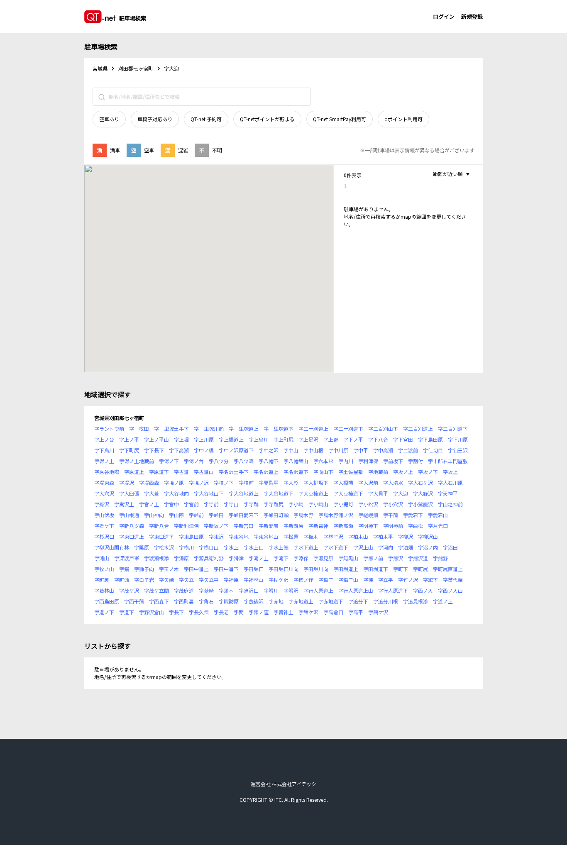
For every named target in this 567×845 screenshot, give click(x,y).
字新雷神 (318, 525)
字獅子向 (144, 568)
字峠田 (216, 514)
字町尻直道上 (448, 568)
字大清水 (393, 482)
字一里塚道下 (278, 428)
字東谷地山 (266, 536)
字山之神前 (450, 504)
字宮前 (191, 504)
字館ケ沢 (308, 611)
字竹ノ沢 (408, 579)
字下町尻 (129, 450)
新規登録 (472, 16)
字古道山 (204, 471)
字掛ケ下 (104, 525)
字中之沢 (269, 450)
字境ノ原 (174, 482)
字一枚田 (139, 428)
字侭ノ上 (104, 460)
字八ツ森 (244, 460)
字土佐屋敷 (350, 471)
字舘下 (430, 579)
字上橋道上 (231, 439)
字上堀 (181, 439)
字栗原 (141, 547)
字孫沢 (101, 504)
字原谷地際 (106, 471)
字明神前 (393, 525)
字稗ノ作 (303, 579)
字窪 (368, 579)
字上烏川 (259, 439)
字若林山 (104, 590)
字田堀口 (254, 568)
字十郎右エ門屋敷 (448, 460)
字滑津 (236, 558)
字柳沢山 (428, 536)
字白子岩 (144, 579)
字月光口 (438, 525)
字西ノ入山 (450, 590)
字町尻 (420, 568)
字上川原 (204, 439)
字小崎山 (318, 504)
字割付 (415, 460)
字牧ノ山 (104, 568)
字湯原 (181, 558)
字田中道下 (226, 568)
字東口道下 (161, 536)
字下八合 (378, 439)
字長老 (221, 611)
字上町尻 (283, 439)
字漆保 (300, 558)
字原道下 (159, 471)
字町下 (400, 568)
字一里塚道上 (244, 428)
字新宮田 (244, 525)
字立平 (385, 579)
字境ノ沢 (199, 482)
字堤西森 (149, 482)
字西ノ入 (423, 590)
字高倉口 (333, 611)
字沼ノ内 (428, 547)
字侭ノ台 (194, 460)
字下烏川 (104, 450)
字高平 (355, 611)
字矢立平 (209, 579)
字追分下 (358, 601)
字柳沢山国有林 (111, 547)
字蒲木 (226, 590)
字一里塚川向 (209, 428)
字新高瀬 (343, 525)
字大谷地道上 (244, 493)
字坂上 (450, 471)
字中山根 (313, 450)
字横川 (186, 547)
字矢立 (186, 579)
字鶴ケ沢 (378, 611)
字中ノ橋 (204, 450)
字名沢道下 (296, 471)
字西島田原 (106, 601)
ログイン (444, 16)
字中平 (360, 450)
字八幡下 (269, 460)
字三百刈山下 (383, 428)
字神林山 (254, 579)
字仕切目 (433, 450)
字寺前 (211, 504)
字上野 (330, 439)
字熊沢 (395, 558)
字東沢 (216, 536)
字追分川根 (385, 601)
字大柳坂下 (315, 482)
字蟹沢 (291, 590)
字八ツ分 (219, 460)
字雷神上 (283, 611)
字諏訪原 (229, 601)
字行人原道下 (393, 590)
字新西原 (293, 525)
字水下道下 (335, 547)
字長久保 (199, 611)
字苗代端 (453, 579)
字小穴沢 (393, 504)
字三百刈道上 (418, 428)
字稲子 (325, 579)
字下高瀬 (179, 450)
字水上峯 (278, 547)
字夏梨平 (269, 482)
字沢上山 (363, 547)
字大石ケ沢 (420, 482)
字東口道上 (131, 536)
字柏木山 (358, 536)
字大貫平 (378, 493)
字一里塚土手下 (171, 428)
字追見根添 (415, 601)
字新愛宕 (269, 525)
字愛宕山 (438, 514)
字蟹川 (271, 590)
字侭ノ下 (169, 460)
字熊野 (440, 558)
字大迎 (400, 493)
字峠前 (196, 514)
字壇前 (246, 482)
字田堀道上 (345, 568)
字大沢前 (368, 482)
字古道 (181, 471)
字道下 (126, 611)
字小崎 (295, 504)
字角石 (206, 601)
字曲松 (415, 525)
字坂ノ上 (403, 471)
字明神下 (368, 525)
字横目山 (209, 547)
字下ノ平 (353, 439)
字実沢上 (124, 504)
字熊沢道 (418, 558)
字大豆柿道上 (313, 493)
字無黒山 (348, 558)
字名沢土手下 (234, 471)
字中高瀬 (383, 450)
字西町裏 (184, 601)
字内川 (345, 460)
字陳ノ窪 (259, 611)
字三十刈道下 (348, 428)
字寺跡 (251, 504)
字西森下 (159, 601)
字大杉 (291, 482)
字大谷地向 (176, 493)
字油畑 (405, 547)
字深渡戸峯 (126, 558)
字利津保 (368, 460)
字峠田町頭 (276, 514)
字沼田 (450, 547)
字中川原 (338, 450)
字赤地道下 (330, 601)
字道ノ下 (104, 611)
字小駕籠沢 (420, 504)
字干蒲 (390, 514)
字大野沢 (423, 493)
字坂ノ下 (428, 471)
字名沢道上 (266, 471)
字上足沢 (308, 439)
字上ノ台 (104, 439)
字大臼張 (129, 493)
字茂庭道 (184, 590)
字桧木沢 (164, 547)
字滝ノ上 (259, 558)
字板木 (310, 536)
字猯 (124, 568)
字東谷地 (239, 536)
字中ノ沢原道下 (236, 450)
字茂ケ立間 (156, 590)
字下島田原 (430, 439)
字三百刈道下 (453, 428)
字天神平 (448, 493)
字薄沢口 (249, 590)
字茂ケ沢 (129, 590)
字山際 (176, 514)
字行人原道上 (318, 590)
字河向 (385, 547)
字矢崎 (166, 579)
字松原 (291, 536)
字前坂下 (393, 460)
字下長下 (154, 450)
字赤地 (276, 601)
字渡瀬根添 (156, 558)
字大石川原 (450, 482)
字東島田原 (191, 536)
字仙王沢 (458, 450)
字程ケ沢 (278, 579)
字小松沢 (368, 504)
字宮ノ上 (149, 504)
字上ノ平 (129, 439)
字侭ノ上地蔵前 (136, 460)
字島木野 (303, 514)
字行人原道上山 (355, 590)
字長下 (176, 611)
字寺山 (231, 504)
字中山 (291, 450)
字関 (239, 611)
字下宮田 (403, 439)
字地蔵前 (378, 471)
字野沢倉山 (151, 611)
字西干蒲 (134, 601)
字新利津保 (186, 525)
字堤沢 (126, 482)
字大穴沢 (104, 493)
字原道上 (134, 471)
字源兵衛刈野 (209, 558)
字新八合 (159, 525)
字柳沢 (405, 536)
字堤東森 (104, 482)
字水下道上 (305, 547)
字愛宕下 (413, 514)
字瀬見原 (323, 558)
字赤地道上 (300, 601)
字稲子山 (348, 579)
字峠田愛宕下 (244, 514)
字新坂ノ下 (216, 525)
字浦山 (101, 558)
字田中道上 (196, 568)
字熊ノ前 (373, 558)
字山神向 (154, 514)
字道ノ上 (443, 601)
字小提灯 (343, 504)
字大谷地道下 (278, 493)
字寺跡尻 (274, 504)
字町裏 (101, 579)
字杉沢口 (104, 536)
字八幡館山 (296, 460)
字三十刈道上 (313, 428)
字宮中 (171, 504)
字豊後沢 (254, 601)
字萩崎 (206, 590)
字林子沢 (333, 536)
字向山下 (323, 471)
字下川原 (458, 439)
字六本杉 (323, 460)
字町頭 (121, 579)
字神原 (231, 579)
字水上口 (254, 547)
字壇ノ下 (224, 482)
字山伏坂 (104, 514)
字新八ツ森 (131, 525)
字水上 (231, 547)
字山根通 (129, 514)
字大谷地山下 (209, 493)
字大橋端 (343, 482)
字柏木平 (383, 536)
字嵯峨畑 (368, 514)
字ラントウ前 (109, 428)
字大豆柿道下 (348, 493)
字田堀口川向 (283, 568)
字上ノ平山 (156, 439)
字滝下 (281, 558)
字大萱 (151, 493)
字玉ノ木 (169, 568)
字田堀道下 (375, 568)
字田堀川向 (315, 568)
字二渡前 (408, 450)
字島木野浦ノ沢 (335, 514)
